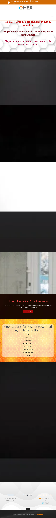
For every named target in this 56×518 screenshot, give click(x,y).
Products (17, 14)
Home (5, 14)
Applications (26, 14)
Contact (51, 16)
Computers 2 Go (39, 514)
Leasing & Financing (48, 14)
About (10, 14)
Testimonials (36, 14)
